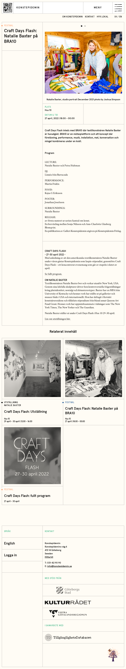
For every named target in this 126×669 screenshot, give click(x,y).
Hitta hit (49, 557)
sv (116, 17)
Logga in (10, 555)
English (9, 543)
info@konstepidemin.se (59, 566)
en (120, 17)
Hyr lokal (102, 17)
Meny (98, 7)
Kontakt (89, 17)
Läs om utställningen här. (58, 319)
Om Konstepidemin (72, 17)
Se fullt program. (53, 274)
